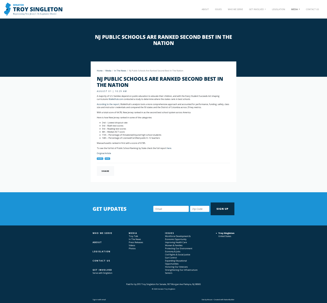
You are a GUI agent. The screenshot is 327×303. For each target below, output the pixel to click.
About (205, 9)
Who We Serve (235, 9)
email (104, 299)
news (107, 159)
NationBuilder (229, 299)
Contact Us (312, 9)
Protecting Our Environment (178, 248)
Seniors (168, 273)
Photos (132, 248)
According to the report (108, 104)
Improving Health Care (176, 242)
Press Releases (136, 242)
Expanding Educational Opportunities (176, 262)
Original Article (104, 153)
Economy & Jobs (172, 251)
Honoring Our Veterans (176, 266)
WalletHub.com (116, 99)
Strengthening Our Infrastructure (181, 270)
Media (294, 9)
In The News (120, 70)
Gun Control (171, 257)
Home (100, 70)
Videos (132, 245)
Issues (218, 9)
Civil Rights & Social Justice (177, 254)
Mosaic (209, 299)
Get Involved (256, 9)
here (169, 148)
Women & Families (174, 245)
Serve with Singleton (102, 273)
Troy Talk (133, 236)
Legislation (278, 9)
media (100, 159)
